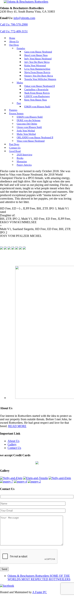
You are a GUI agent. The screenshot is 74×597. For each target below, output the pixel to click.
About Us (13, 441)
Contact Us (14, 447)
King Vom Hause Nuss (35, 99)
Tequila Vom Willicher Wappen (40, 79)
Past (19, 103)
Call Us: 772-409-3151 (14, 31)
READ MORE (17, 426)
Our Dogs (14, 44)
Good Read (15, 151)
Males (20, 82)
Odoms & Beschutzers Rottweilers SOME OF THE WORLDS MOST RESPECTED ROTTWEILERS (39, 577)
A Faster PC (39, 592)
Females (21, 48)
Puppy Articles (24, 164)
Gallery (12, 444)
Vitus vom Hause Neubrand (31, 140)
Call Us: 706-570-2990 (14, 24)
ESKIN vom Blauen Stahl (37, 106)
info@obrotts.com (24, 18)
